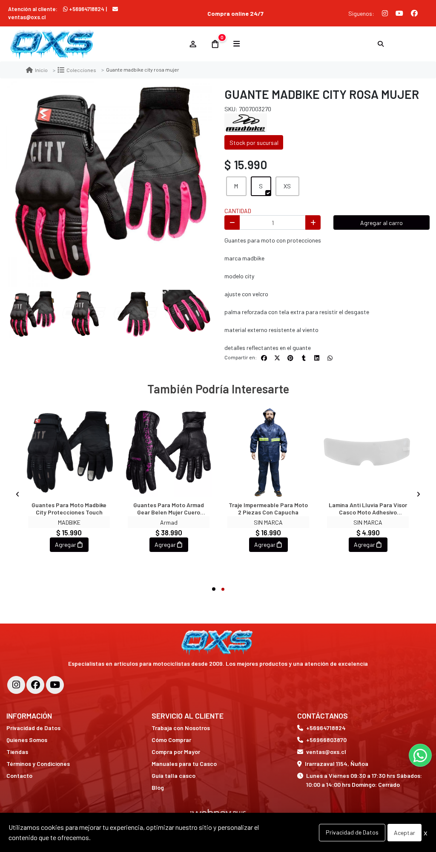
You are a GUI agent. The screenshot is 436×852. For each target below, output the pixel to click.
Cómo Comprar (171, 739)
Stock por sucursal (253, 142)
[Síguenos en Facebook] (414, 13)
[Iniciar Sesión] (192, 44)
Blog (158, 787)
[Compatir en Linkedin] (317, 358)
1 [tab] (213, 589)
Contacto (19, 775)
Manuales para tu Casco (184, 763)
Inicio (41, 70)
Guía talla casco (173, 775)
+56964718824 (87, 9)
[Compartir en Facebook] (264, 358)
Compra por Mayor (176, 751)
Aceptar (404, 832)
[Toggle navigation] (237, 44)
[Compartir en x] (277, 358)
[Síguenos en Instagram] (385, 13)
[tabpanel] (69, 494)
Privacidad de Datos (33, 727)
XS (287, 186)
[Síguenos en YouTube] (399, 13)
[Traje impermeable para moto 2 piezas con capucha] (268, 452)
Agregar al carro (381, 222)
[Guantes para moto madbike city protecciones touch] (69, 452)
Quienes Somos (26, 739)
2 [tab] (222, 589)
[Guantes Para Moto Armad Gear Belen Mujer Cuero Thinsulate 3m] (168, 452)
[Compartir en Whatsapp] (330, 358)
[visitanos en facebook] (35, 685)
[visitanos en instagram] (16, 685)
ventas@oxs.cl (326, 751)
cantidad (237, 210)
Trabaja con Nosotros (181, 727)
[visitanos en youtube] (55, 685)
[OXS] (93, 44)
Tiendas (17, 751)
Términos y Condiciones (38, 763)
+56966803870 (326, 739)
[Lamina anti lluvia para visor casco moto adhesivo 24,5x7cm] (368, 452)
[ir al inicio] (218, 642)
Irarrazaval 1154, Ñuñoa (336, 763)
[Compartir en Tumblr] (304, 358)
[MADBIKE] (245, 122)
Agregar (65, 544)
